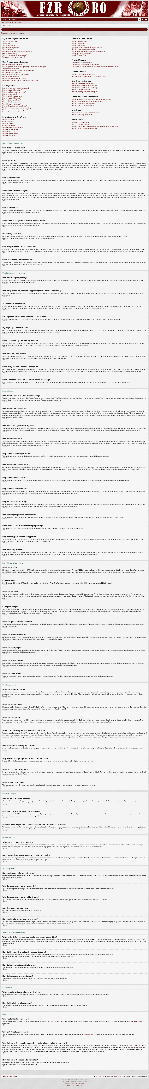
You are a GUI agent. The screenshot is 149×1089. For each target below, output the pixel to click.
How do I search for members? (81, 90)
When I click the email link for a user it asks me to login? (20, 80)
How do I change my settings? (12, 64)
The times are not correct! (10, 68)
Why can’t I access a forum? (11, 100)
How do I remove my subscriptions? (83, 105)
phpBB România (80, 1083)
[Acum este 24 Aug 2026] (145, 26)
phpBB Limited (55, 1021)
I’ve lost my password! (9, 53)
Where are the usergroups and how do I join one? (87, 47)
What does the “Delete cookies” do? (13, 57)
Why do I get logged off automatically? (14, 55)
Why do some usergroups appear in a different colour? (89, 51)
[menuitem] (139, 19)
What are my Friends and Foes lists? (83, 74)
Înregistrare (17, 22)
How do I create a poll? (9, 94)
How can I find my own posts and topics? (85, 92)
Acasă (4, 19)
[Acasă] (74, 9)
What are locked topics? (10, 133)
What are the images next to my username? (16, 74)
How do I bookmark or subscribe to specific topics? (88, 101)
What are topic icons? (9, 135)
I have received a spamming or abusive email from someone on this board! (95, 67)
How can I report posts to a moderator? (14, 106)
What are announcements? (10, 129)
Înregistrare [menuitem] (146, 20)
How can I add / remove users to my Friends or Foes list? (90, 76)
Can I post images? (8, 125)
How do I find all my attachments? (82, 115)
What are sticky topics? (9, 131)
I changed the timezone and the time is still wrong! (18, 70)
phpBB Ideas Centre (88, 1034)
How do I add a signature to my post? (14, 92)
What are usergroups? (79, 45)
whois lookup (134, 1045)
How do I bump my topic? (10, 112)
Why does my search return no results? (84, 86)
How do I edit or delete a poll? (11, 98)
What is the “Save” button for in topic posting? (16, 108)
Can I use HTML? (8, 121)
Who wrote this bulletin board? (81, 122)
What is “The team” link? (79, 55)
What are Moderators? (79, 43)
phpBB (51, 332)
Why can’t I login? (8, 49)
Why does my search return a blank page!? (85, 88)
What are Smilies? (8, 123)
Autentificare (7, 22)
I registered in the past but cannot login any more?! (18, 51)
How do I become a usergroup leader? (84, 49)
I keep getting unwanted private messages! (85, 64)
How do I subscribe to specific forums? (84, 103)
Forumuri (13, 19)
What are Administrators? (80, 41)
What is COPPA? (7, 43)
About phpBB (138, 1021)
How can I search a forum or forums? (83, 84)
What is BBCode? (8, 119)
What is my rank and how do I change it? (15, 78)
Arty (68, 1081)
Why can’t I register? (8, 45)
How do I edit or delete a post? (12, 90)
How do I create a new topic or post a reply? (16, 88)
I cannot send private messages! (82, 62)
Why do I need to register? (10, 41)
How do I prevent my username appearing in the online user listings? (24, 67)
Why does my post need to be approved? (15, 110)
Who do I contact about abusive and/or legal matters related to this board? (95, 126)
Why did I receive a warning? (11, 104)
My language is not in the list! (11, 72)
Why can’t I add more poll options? (13, 96)
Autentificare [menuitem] (143, 20)
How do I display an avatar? (11, 76)
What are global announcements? (12, 127)
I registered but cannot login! (11, 47)
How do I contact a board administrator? (84, 128)
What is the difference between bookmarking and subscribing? (91, 99)
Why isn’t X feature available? (81, 124)
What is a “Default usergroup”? (81, 53)
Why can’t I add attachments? (11, 102)
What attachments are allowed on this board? (86, 113)
